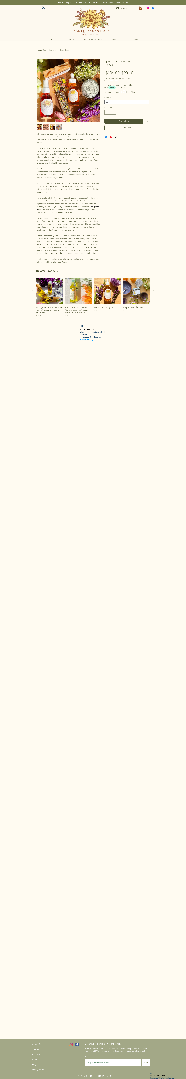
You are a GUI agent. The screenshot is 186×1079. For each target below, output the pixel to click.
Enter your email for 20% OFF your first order (66, 535)
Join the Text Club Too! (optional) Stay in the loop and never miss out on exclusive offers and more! (66, 548)
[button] (144, 504)
